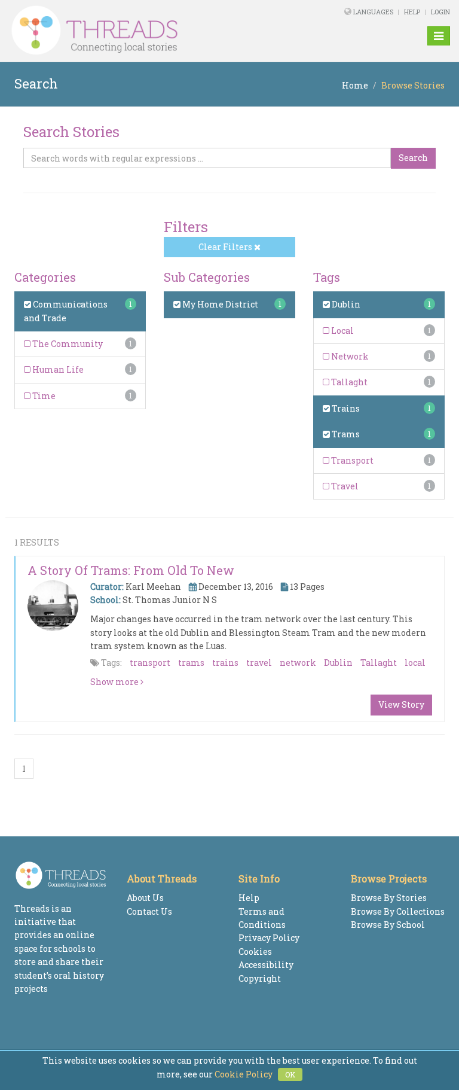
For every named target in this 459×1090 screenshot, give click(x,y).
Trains (345, 408)
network (298, 662)
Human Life (57, 369)
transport (150, 662)
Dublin (345, 304)
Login (440, 11)
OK (290, 1074)
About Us (145, 897)
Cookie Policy (244, 1074)
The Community (66, 343)
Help (412, 11)
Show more (115, 681)
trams (191, 662)
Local (341, 330)
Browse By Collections (398, 911)
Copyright (259, 978)
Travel (344, 486)
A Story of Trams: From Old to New (130, 570)
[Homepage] (145, 30)
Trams (345, 434)
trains (225, 662)
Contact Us (149, 911)
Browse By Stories (389, 897)
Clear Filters (226, 246)
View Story (401, 704)
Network (349, 356)
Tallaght (348, 382)
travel (259, 662)
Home (355, 85)
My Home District (219, 304)
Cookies (255, 951)
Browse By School (388, 924)
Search (413, 157)
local (415, 662)
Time (43, 395)
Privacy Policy (268, 937)
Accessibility (265, 964)
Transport (351, 460)
